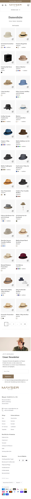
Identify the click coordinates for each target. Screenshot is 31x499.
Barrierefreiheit (5, 473)
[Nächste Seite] (25, 324)
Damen (14, 21)
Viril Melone (19, 265)
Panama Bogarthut (21, 44)
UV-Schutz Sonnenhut (7, 44)
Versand (4, 443)
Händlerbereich (6, 467)
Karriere (13, 421)
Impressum (5, 440)
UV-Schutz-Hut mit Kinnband (21, 216)
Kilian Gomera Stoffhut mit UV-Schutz (22, 92)
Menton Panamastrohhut (20, 117)
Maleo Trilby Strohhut (22, 314)
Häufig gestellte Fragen (8, 459)
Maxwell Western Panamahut (6, 266)
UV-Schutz (5, 426)
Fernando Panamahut (7, 314)
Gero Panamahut (6, 191)
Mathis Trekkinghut (6, 166)
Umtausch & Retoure (7, 445)
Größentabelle (5, 470)
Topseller (4, 429)
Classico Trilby (5, 141)
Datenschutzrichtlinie (16, 380)
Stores (12, 429)
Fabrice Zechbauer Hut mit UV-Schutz (7, 216)
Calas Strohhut (5, 91)
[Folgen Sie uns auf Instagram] (23, 460)
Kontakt (13, 424)
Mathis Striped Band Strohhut (22, 241)
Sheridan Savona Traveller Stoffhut (6, 241)
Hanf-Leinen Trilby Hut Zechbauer (22, 167)
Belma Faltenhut (20, 67)
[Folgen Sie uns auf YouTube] (26, 460)
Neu (3, 418)
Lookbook (13, 426)
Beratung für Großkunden (8, 462)
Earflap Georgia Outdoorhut (5, 117)
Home (10, 21)
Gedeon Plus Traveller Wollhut (22, 192)
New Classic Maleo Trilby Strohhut (6, 290)
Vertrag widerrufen (6, 451)
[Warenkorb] (28, 5)
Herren (3, 424)
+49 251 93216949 (8, 410)
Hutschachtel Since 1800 (6, 68)
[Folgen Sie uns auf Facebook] (19, 460)
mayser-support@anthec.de (11, 408)
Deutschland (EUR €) (8, 482)
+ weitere (8, 47)
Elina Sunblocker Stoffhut (21, 290)
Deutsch (18, 482)
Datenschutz (5, 437)
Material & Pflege (6, 464)
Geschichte (14, 418)
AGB (3, 448)
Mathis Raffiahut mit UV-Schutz (23, 142)
